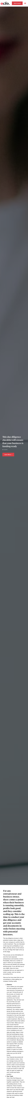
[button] (25, 3)
